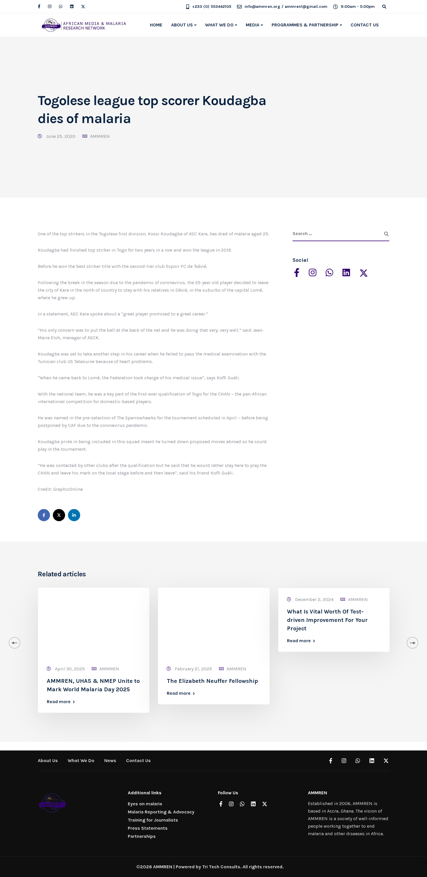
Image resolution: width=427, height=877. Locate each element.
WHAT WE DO (219, 25)
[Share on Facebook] (44, 515)
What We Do (81, 760)
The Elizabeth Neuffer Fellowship (212, 681)
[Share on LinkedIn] (74, 515)
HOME (156, 25)
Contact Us (138, 760)
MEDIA (252, 25)
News (110, 760)
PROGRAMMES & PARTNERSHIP (305, 25)
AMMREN (100, 136)
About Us (48, 760)
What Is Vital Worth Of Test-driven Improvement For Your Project (327, 620)
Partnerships (142, 836)
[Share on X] (59, 515)
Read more (59, 701)
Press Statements (148, 828)
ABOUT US (182, 25)
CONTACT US (365, 25)
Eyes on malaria (145, 803)
